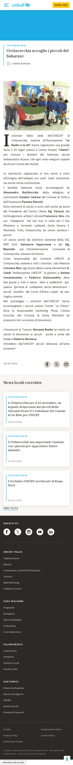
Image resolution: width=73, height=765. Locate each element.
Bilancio (7, 564)
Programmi (8, 607)
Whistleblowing (11, 582)
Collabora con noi (12, 588)
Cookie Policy (47, 736)
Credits (7, 730)
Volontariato (10, 651)
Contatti (7, 576)
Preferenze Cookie (13, 742)
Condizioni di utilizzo (51, 730)
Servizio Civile (10, 669)
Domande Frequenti (13, 712)
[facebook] (47, 365)
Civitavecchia (16, 46)
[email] (66, 365)
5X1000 (7, 700)
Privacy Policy (10, 736)
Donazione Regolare (13, 688)
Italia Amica (9, 626)
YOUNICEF (8, 657)
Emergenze (9, 613)
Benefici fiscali (10, 706)
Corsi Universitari (12, 632)
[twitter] (56, 365)
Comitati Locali (11, 663)
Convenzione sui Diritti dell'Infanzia (21, 570)
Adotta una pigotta (13, 694)
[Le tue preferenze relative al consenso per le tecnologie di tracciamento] (67, 759)
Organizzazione (11, 558)
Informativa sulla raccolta (13, 762)
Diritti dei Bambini (12, 620)
